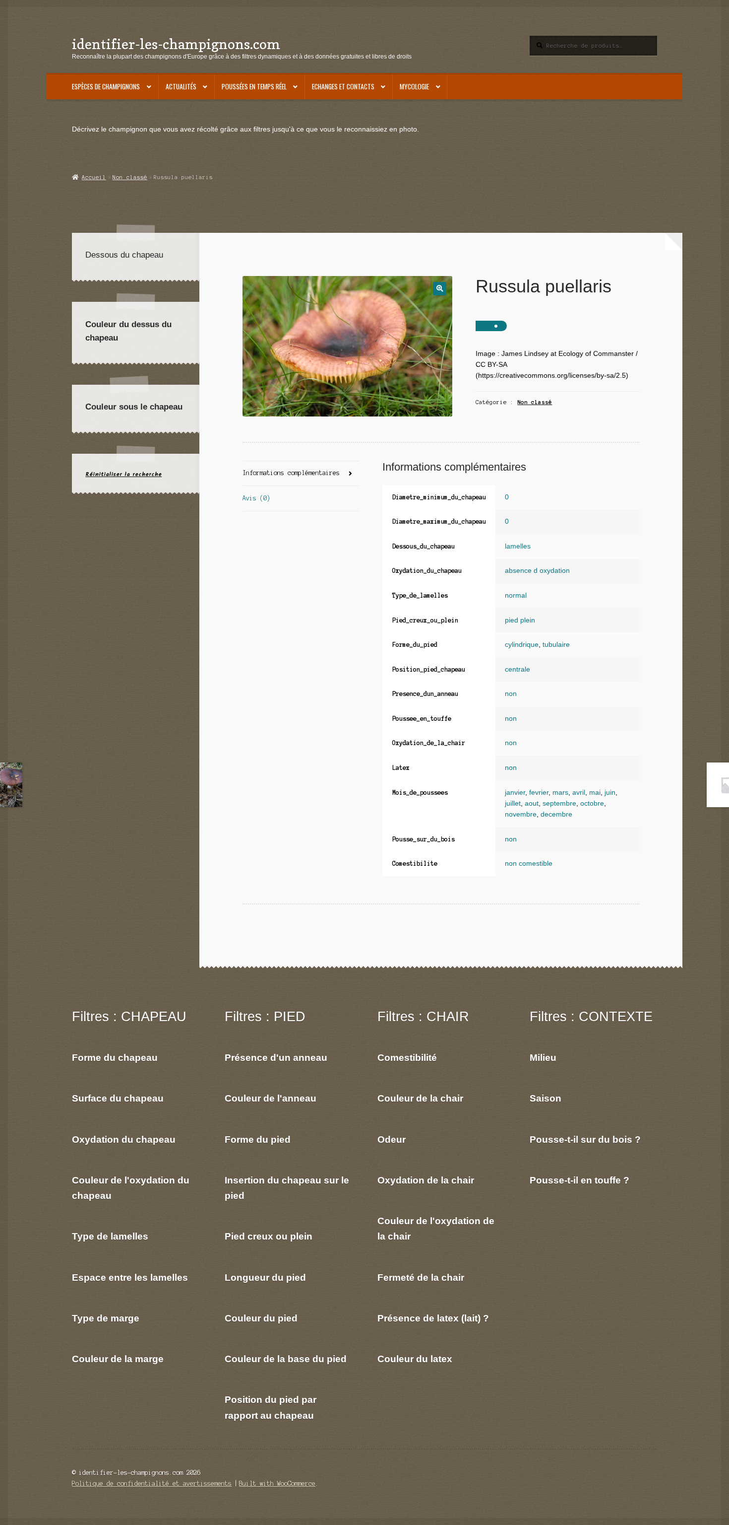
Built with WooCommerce (277, 1483)
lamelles (518, 546)
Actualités (181, 86)
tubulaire (556, 644)
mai (595, 792)
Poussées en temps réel (254, 86)
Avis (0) (256, 498)
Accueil (94, 177)
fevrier (538, 792)
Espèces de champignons (106, 86)
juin (610, 792)
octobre (592, 803)
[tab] (301, 473)
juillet (513, 803)
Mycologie (414, 86)
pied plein (520, 620)
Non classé (130, 177)
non (511, 693)
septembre (559, 803)
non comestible (528, 863)
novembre (521, 814)
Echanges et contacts (343, 86)
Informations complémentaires (291, 473)
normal (516, 595)
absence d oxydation (537, 570)
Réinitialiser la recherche (123, 474)
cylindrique (522, 644)
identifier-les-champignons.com (176, 44)
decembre (556, 814)
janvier (515, 792)
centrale (517, 669)
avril (578, 792)
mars (560, 792)
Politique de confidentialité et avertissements (152, 1483)
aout (532, 803)
